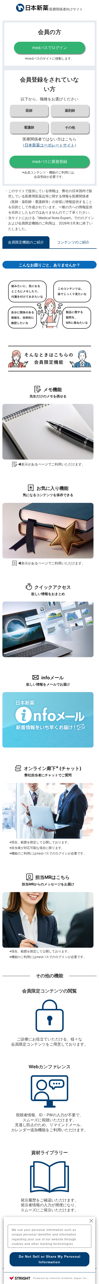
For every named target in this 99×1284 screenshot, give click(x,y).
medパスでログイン (49, 47)
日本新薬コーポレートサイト (49, 145)
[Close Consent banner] (91, 1221)
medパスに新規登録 (49, 161)
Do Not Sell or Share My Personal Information (49, 1259)
